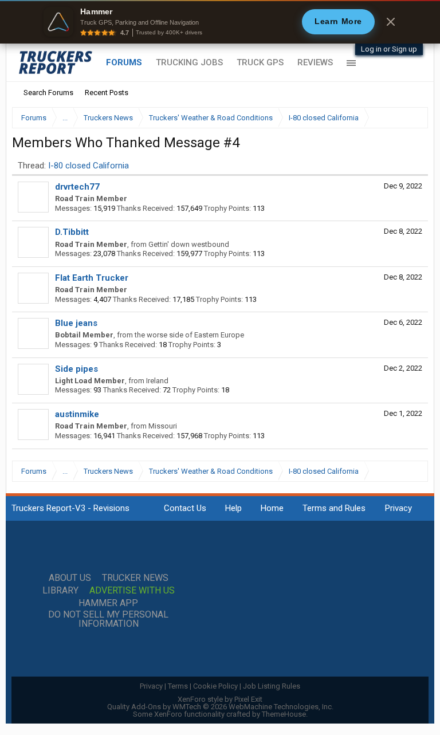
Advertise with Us (132, 590)
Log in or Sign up (389, 49)
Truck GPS (260, 62)
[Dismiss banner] (390, 21)
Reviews (315, 62)
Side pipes (76, 369)
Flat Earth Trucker (91, 278)
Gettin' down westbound (188, 244)
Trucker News (135, 578)
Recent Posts (106, 92)
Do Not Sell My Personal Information (108, 619)
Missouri (162, 426)
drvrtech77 (77, 187)
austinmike (77, 414)
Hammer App (108, 603)
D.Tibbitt (72, 232)
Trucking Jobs (189, 62)
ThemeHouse (284, 714)
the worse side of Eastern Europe (189, 335)
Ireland (157, 380)
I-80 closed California (88, 165)
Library (60, 590)
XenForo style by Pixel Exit (220, 699)
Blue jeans (76, 323)
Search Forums (48, 92)
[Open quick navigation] (411, 118)
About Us (70, 578)
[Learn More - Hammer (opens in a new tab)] (220, 22)
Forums (124, 62)
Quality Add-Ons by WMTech (220, 706)
